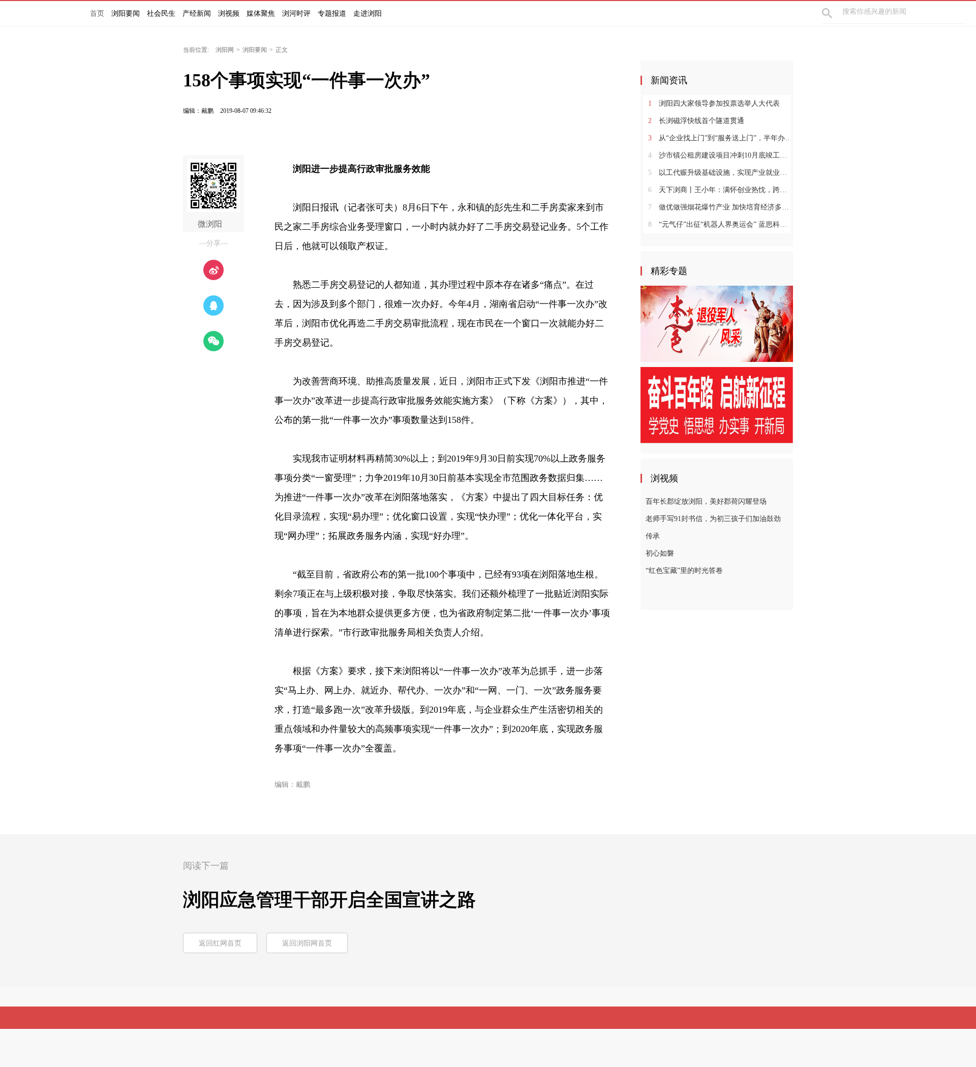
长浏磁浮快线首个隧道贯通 (696, 121)
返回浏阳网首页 (307, 943)
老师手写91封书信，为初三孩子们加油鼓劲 (713, 519)
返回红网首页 (220, 943)
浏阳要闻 (254, 49)
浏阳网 (225, 49)
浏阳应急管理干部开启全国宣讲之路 (329, 900)
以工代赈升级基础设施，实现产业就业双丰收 (720, 172)
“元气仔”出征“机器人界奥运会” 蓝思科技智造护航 (720, 224)
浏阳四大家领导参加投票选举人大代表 (714, 103)
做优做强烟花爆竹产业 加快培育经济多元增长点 (720, 207)
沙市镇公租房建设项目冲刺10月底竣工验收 (720, 155)
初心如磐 (660, 553)
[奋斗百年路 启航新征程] (716, 404)
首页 (97, 13)
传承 (653, 536)
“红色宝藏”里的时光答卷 (684, 570)
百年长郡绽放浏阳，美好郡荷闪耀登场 (706, 501)
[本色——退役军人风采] (716, 323)
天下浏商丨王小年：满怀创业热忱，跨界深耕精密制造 (720, 190)
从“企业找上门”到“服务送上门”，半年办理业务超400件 (720, 138)
